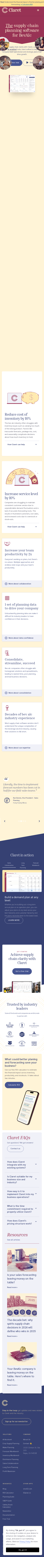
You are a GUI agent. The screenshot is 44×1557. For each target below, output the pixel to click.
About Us (26, 1439)
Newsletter (7, 1511)
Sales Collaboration (11, 1463)
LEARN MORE (14, 920)
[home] (11, 10)
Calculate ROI (14, 1085)
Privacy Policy (24, 1541)
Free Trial (6, 1519)
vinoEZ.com (27, 1489)
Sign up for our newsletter (16, 1421)
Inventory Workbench (11, 1455)
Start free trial (12, 62)
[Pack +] (27, 348)
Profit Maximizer (9, 1471)
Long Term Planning (10, 1467)
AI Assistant (7, 1439)
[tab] (9, 864)
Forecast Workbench (11, 1451)
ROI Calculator (8, 1493)
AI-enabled (12, 49)
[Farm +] (6, 348)
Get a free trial (22, 971)
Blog (4, 1489)
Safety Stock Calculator (7, 1505)
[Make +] (17, 348)
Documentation (9, 1515)
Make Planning (8, 1447)
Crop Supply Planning (11, 1443)
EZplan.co (27, 1493)
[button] (38, 10)
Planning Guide (8, 1497)
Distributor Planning (10, 1459)
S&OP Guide (7, 1501)
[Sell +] (38, 348)
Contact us (15, 1148)
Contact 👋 (27, 1443)
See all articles (13, 1239)
